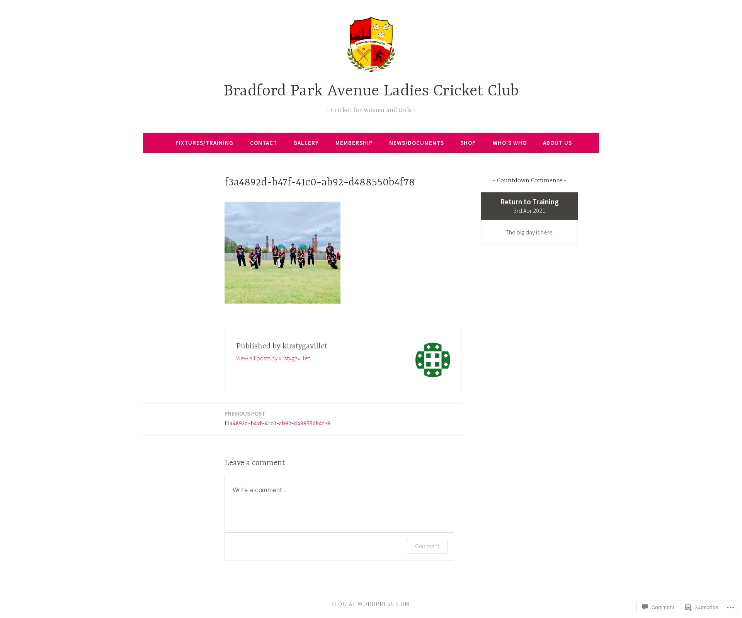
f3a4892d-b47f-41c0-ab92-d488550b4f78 (277, 418)
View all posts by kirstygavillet (273, 358)
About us (557, 142)
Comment (427, 546)
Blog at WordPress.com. (371, 604)
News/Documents (416, 142)
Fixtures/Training (204, 142)
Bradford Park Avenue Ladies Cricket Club (371, 91)
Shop (468, 142)
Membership (354, 142)
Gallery (306, 142)
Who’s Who (510, 142)
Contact (263, 142)
